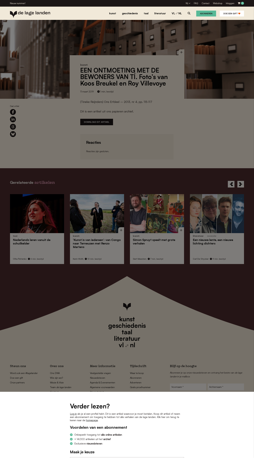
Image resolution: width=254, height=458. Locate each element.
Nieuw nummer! (17, 3)
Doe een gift (230, 13)
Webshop (217, 3)
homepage (92, 420)
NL (187, 3)
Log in (73, 413)
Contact (205, 3)
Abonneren (206, 13)
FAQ (196, 3)
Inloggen (230, 3)
